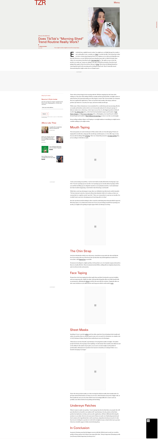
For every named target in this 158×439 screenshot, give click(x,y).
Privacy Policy (45, 117)
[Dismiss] (156, 419)
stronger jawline (112, 136)
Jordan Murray (43, 46)
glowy (87, 334)
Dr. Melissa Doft (79, 112)
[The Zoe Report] (40, 2)
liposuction (82, 259)
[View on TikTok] (95, 159)
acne (112, 283)
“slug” (96, 54)
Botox (87, 281)
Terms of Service (60, 116)
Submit (44, 114)
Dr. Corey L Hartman (87, 114)
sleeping (87, 136)
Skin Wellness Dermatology (93, 116)
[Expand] (148, 419)
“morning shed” (95, 60)
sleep (97, 64)
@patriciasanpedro (156, 25)
